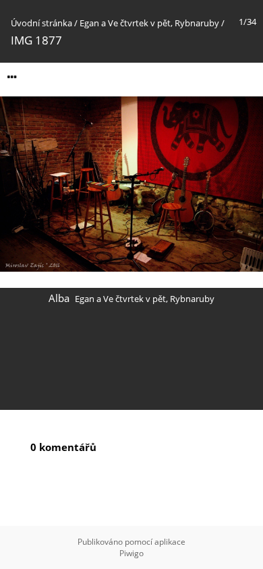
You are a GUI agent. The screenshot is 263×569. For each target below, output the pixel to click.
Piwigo (131, 553)
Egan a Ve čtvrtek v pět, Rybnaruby (149, 23)
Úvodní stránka (41, 23)
